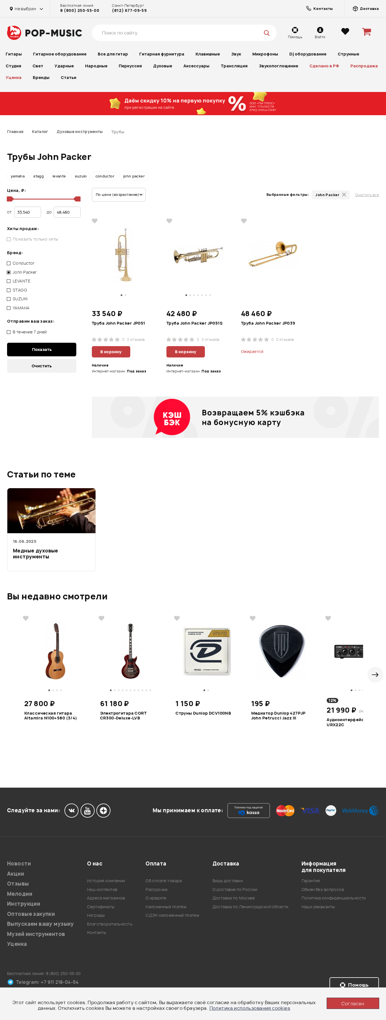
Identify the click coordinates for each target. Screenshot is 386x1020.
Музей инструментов (36, 934)
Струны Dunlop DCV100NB (203, 713)
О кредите (156, 898)
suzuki (81, 176)
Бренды (41, 77)
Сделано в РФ (324, 65)
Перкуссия (130, 65)
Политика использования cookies (249, 1008)
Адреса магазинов (106, 898)
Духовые (162, 65)
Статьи (68, 77)
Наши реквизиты (318, 906)
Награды (96, 915)
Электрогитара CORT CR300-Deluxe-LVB (123, 716)
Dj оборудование (307, 54)
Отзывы (18, 883)
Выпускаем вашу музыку (40, 923)
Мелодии (19, 893)
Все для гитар (113, 54)
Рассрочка (157, 889)
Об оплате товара (164, 880)
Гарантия (311, 880)
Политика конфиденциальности (334, 898)
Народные (96, 65)
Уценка (13, 77)
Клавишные (208, 54)
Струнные (348, 54)
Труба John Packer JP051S (194, 323)
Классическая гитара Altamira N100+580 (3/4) (50, 716)
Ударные (64, 65)
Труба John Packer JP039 (268, 323)
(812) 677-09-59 (129, 10)
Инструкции (23, 903)
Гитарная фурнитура (161, 54)
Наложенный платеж (166, 906)
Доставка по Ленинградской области (250, 906)
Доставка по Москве (233, 898)
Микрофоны (265, 54)
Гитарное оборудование (59, 54)
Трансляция (234, 65)
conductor (105, 176)
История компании (106, 880)
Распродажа (364, 65)
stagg (38, 176)
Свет (37, 65)
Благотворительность (110, 924)
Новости (19, 863)
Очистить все (367, 194)
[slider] (9, 199)
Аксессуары (196, 65)
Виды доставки (227, 880)
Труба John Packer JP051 (118, 323)
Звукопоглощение (278, 65)
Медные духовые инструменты (35, 554)
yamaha (18, 176)
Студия (13, 65)
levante (59, 176)
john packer (134, 176)
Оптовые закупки (31, 914)
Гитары (14, 54)
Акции (15, 873)
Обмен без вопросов (323, 889)
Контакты (96, 932)
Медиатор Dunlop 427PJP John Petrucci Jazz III (278, 716)
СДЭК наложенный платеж (172, 915)
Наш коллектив (102, 889)
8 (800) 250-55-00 (79, 10)
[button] (375, 675)
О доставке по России (234, 889)
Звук (236, 54)
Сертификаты (100, 906)
